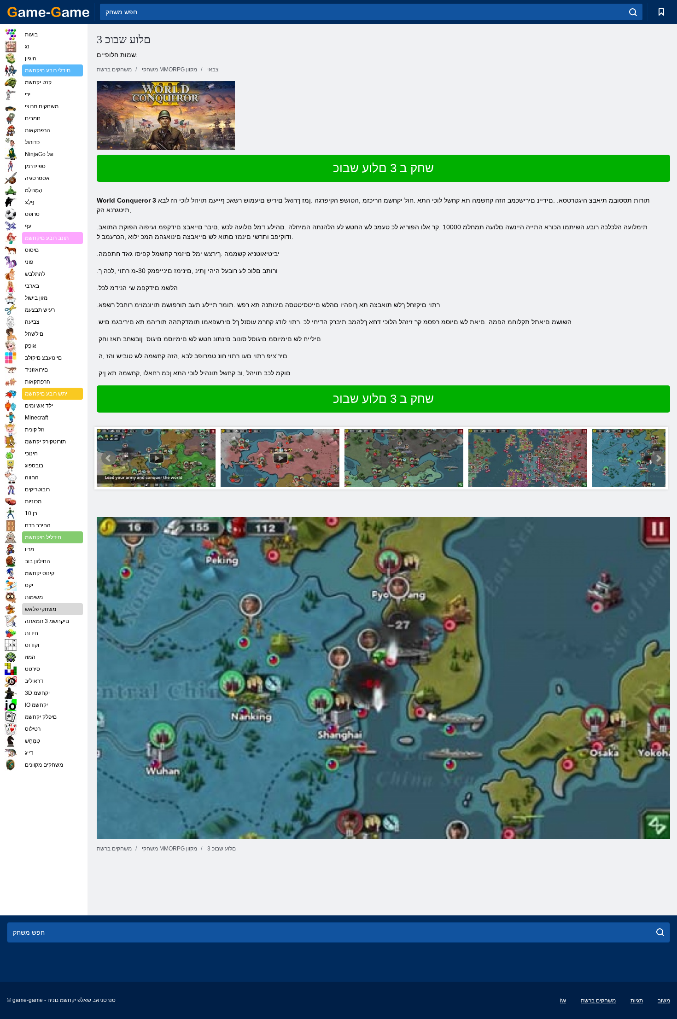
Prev (108, 458)
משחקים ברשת (598, 1000)
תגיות (636, 1000)
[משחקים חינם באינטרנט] (48, 12)
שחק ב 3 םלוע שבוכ (383, 168)
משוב (664, 1000)
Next (658, 458)
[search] (633, 12)
